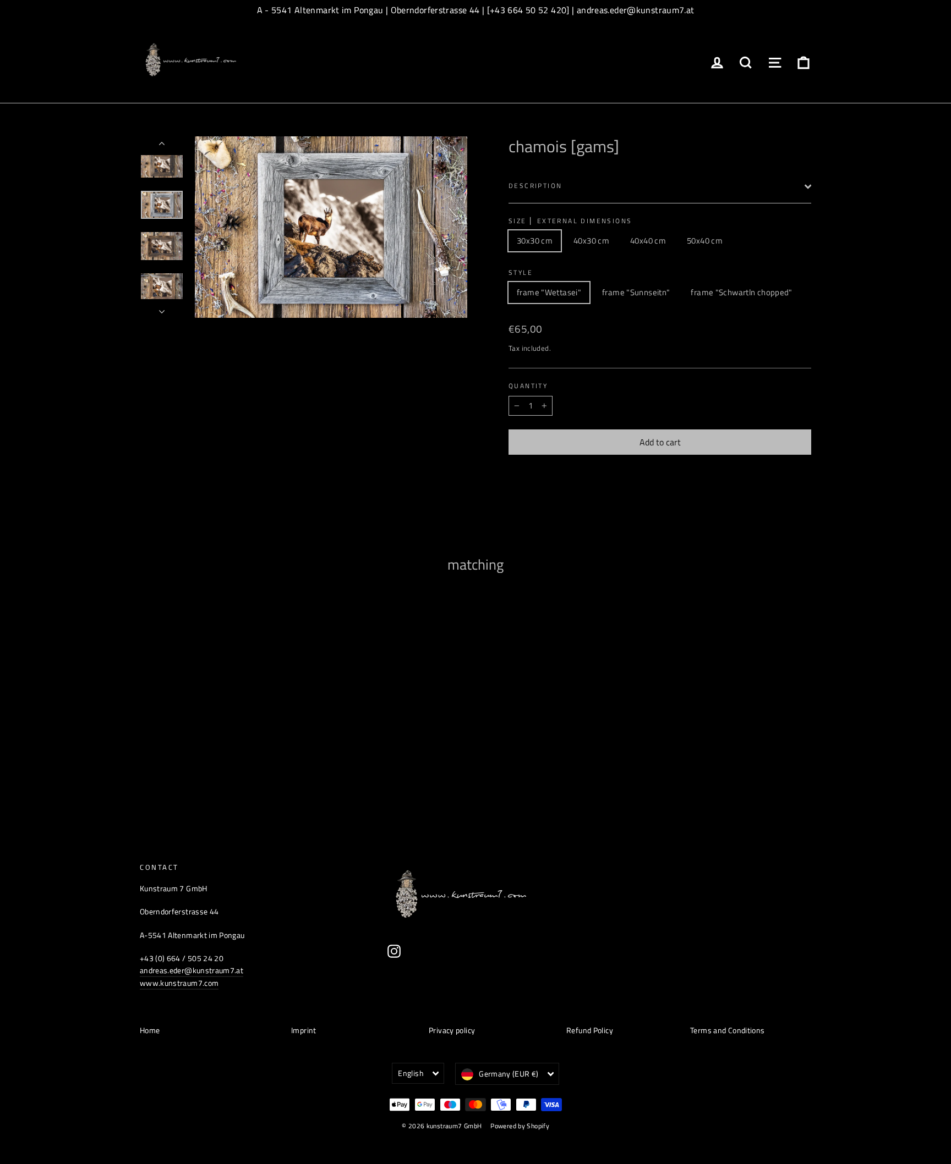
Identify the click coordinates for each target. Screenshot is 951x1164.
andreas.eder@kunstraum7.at (191, 970)
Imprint (303, 1030)
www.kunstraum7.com (179, 983)
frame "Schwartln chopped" (741, 292)
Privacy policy (452, 1030)
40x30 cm (591, 240)
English (410, 1073)
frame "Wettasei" (549, 292)
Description (535, 185)
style (521, 273)
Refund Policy (589, 1030)
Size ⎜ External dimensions (570, 221)
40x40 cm (648, 240)
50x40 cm (705, 240)
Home (150, 1030)
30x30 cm (535, 240)
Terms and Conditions (727, 1030)
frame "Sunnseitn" (636, 292)
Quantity (528, 386)
